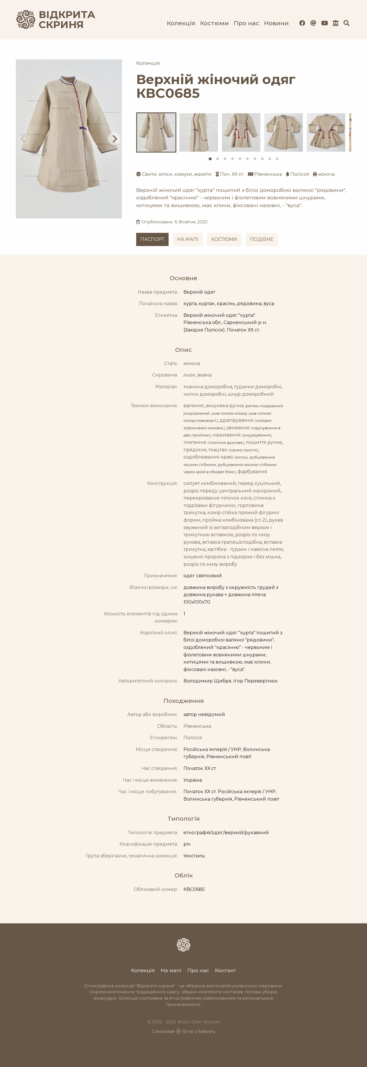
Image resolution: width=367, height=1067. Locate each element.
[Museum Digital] (336, 23)
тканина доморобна (208, 386)
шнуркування (256, 435)
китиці (241, 457)
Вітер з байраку (199, 1031)
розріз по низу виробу (210, 564)
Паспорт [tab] (152, 239)
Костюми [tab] (224, 239)
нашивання (227, 435)
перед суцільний (259, 483)
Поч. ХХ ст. (232, 174)
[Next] (114, 138)
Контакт (225, 970)
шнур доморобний (251, 394)
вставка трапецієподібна (232, 542)
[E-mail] (313, 23)
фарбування (252, 471)
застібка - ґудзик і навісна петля (245, 549)
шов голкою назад (229, 413)
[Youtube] (324, 23)
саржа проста (243, 450)
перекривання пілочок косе (218, 498)
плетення (195, 442)
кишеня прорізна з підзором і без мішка (232, 556)
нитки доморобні (205, 394)
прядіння (195, 449)
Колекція (181, 23)
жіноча (326, 174)
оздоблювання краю (208, 457)
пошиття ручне (264, 442)
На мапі (171, 970)
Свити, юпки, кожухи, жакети (177, 174)
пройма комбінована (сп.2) (234, 520)
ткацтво (217, 449)
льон (189, 375)
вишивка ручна (225, 405)
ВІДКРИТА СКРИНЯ (60, 20)
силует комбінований (210, 483)
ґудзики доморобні (257, 386)
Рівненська (268, 174)
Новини (276, 23)
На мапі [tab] (187, 239)
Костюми (214, 23)
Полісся (299, 174)
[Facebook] (302, 23)
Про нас (246, 23)
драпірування (236, 420)
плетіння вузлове (226, 442)
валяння (194, 405)
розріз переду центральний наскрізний (232, 490)
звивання (238, 427)
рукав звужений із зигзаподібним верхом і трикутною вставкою (233, 527)
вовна (204, 375)
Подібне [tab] (262, 239)
